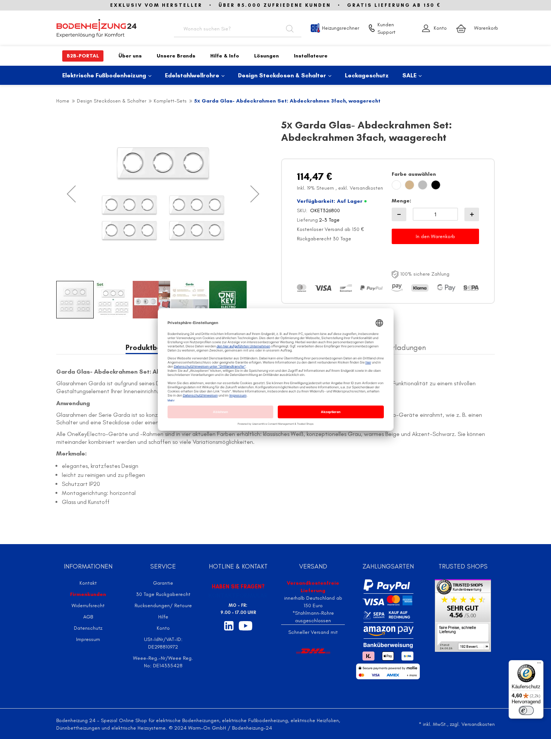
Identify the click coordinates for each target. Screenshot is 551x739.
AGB (88, 617)
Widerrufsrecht (88, 605)
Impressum (88, 639)
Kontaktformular (238, 595)
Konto (440, 28)
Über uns (130, 56)
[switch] (526, 710)
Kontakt (88, 583)
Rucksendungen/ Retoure (163, 605)
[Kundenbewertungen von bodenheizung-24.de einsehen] (463, 615)
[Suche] (289, 28)
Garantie (163, 583)
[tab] (396, 347)
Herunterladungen (396, 347)
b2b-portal (83, 56)
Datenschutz (88, 628)
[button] (71, 194)
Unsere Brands (176, 56)
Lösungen (266, 56)
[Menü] (539, 664)
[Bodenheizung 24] (106, 28)
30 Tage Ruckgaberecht (163, 594)
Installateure (311, 56)
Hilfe (163, 617)
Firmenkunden (88, 594)
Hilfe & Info (224, 56)
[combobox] (237, 28)
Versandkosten (366, 188)
